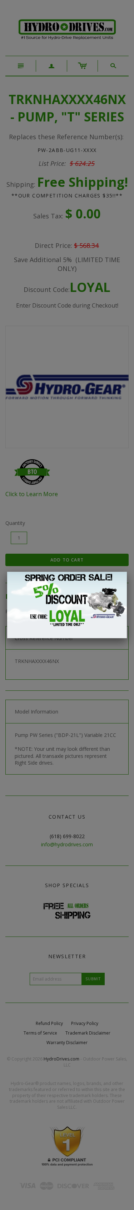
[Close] (126, 571)
